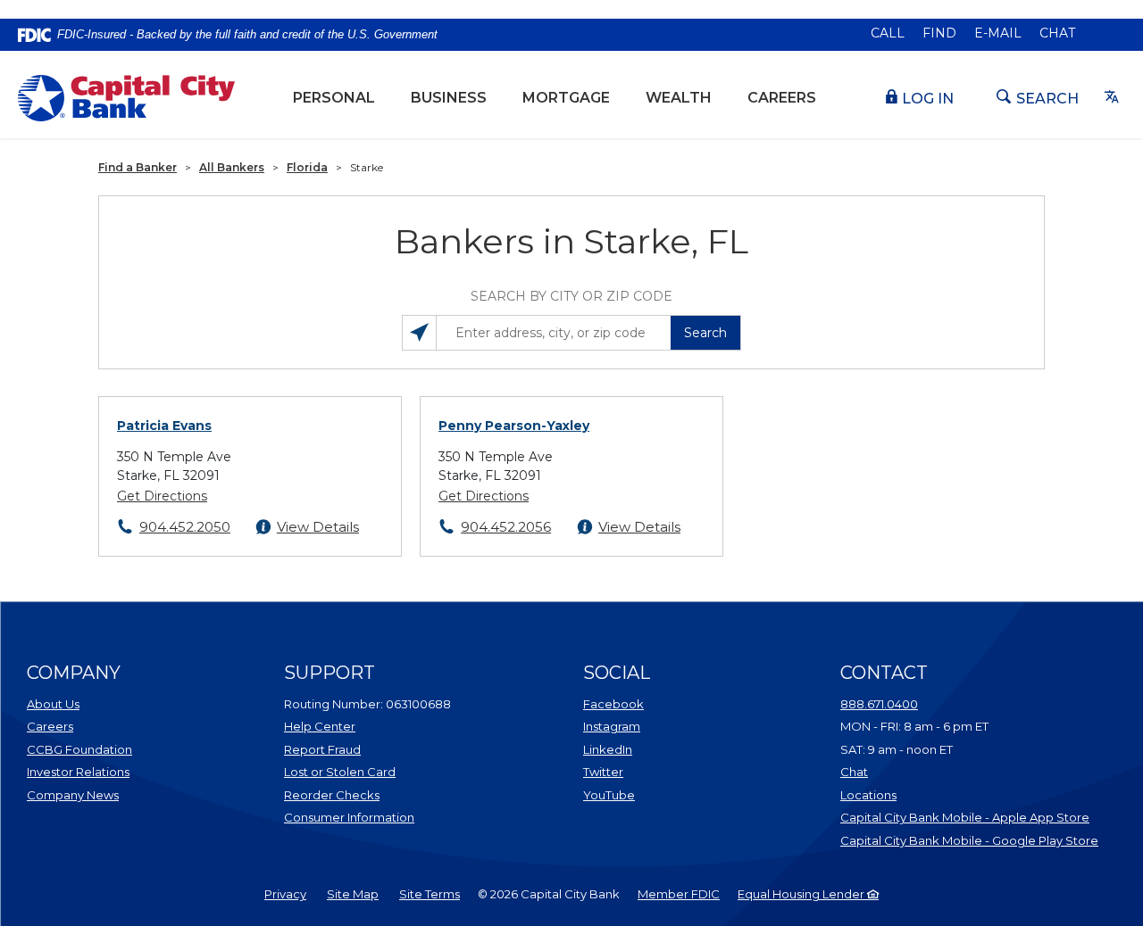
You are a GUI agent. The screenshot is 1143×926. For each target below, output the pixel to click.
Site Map (353, 894)
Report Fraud (322, 749)
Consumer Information (349, 817)
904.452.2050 (184, 526)
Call (888, 32)
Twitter (654, 771)
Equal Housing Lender (802, 894)
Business (449, 97)
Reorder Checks (376, 794)
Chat (1057, 33)
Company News (73, 795)
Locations (941, 794)
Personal (334, 97)
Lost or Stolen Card (340, 772)
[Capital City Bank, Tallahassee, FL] (126, 98)
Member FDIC (679, 894)
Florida (307, 167)
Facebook (654, 703)
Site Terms (429, 894)
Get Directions (162, 496)
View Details (318, 526)
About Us (53, 704)
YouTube (654, 794)
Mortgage (566, 97)
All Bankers (231, 167)
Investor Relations (98, 771)
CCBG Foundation (79, 749)
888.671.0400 (879, 704)
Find (939, 32)
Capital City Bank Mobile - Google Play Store (969, 839)
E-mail (998, 33)
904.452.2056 (506, 526)
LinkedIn (654, 749)
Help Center (319, 726)
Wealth (688, 97)
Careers (781, 97)
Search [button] (705, 333)
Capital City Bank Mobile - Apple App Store (969, 816)
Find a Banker (137, 167)
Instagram (654, 725)
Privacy (285, 894)
